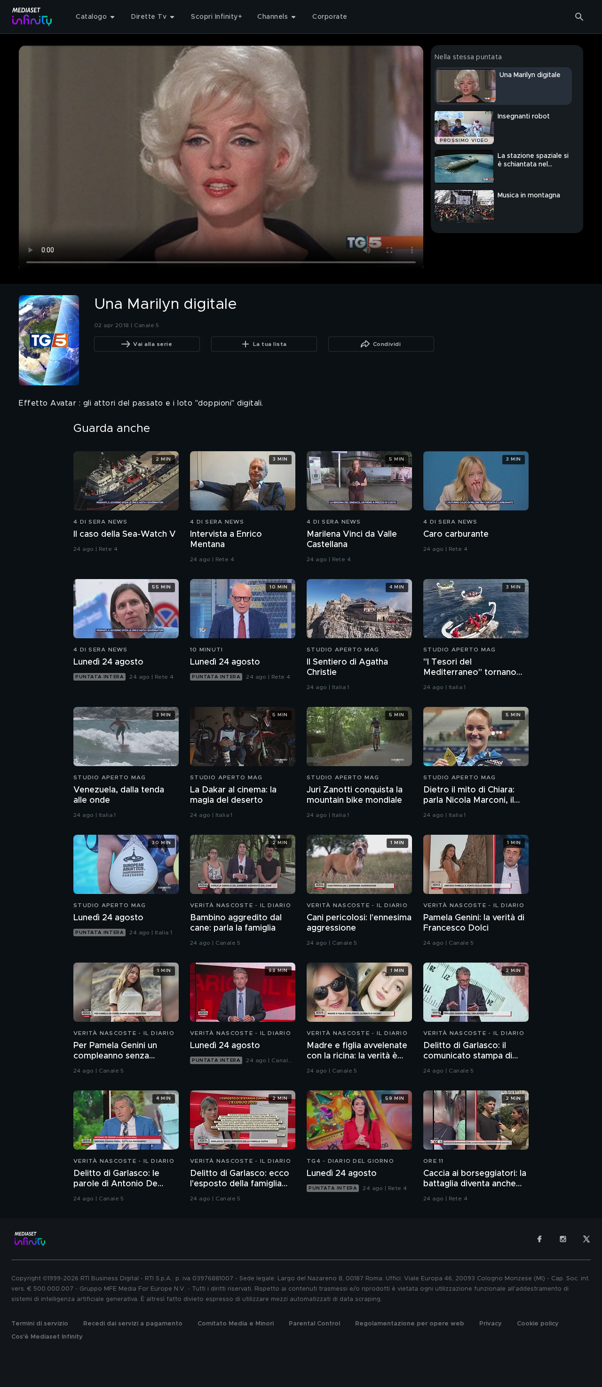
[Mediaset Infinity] (32, 16)
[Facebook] (539, 1239)
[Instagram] (563, 1239)
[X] (586, 1239)
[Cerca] (579, 17)
